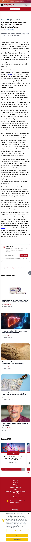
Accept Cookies (17, 539)
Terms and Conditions (15, 487)
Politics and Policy (9, 268)
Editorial (15, 484)
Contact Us (16, 486)
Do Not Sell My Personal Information (15, 491)
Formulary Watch (20, 268)
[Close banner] (29, 2)
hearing (3, 228)
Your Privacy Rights (15, 493)
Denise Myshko (7, 304)
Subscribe (23, 255)
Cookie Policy (13, 527)
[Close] (28, 513)
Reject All (17, 535)
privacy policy (5, 259)
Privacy (15, 489)
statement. (10, 74)
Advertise (15, 482)
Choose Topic (14, 9)
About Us (15, 480)
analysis (24, 51)
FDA (3, 268)
